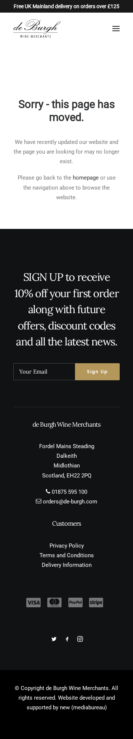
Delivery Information (67, 565)
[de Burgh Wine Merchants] (37, 28)
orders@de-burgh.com (70, 501)
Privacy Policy (67, 545)
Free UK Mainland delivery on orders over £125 (66, 6)
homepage (86, 177)
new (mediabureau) (83, 707)
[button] (116, 29)
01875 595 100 (69, 492)
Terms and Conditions (67, 555)
